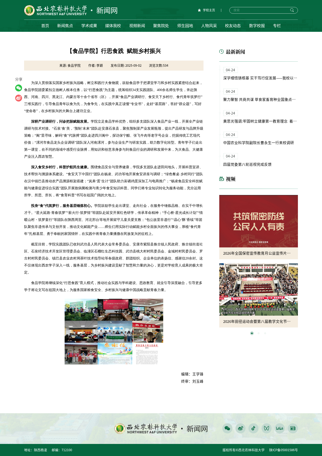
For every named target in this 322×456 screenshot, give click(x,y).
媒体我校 (113, 26)
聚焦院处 (161, 26)
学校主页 (209, 10)
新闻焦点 (65, 26)
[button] (252, 333)
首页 (45, 26)
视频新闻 (137, 26)
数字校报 (257, 26)
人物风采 (209, 26)
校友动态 (233, 26)
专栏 (277, 26)
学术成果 (89, 26)
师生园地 (185, 26)
